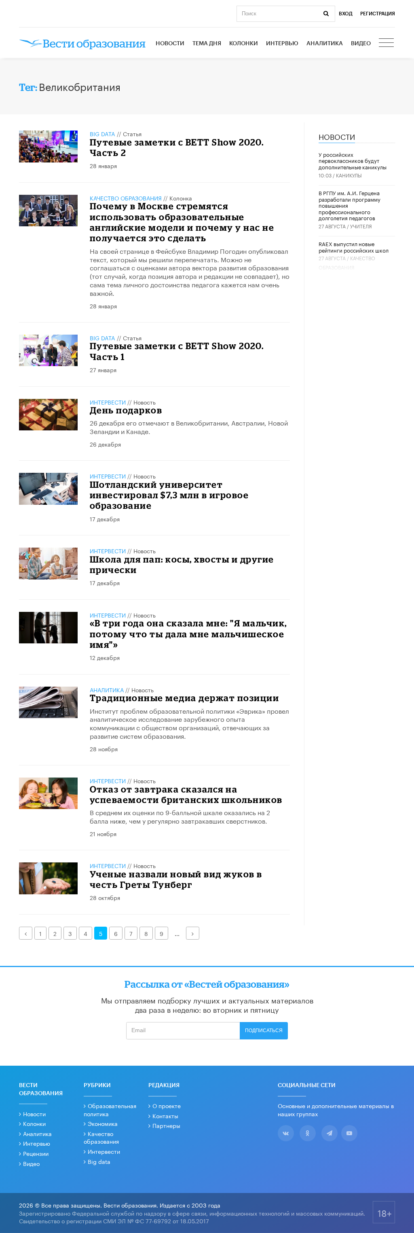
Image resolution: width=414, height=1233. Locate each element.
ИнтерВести (108, 401)
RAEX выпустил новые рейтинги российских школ (354, 246)
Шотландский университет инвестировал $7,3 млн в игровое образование (169, 495)
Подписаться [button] (264, 1030)
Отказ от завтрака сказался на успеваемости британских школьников (186, 794)
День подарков (126, 410)
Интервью (282, 43)
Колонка (180, 197)
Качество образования (126, 197)
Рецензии (36, 1153)
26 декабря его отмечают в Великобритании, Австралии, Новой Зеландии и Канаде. (189, 426)
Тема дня (206, 43)
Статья (132, 133)
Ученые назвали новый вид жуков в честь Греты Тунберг (176, 879)
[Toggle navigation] (387, 43)
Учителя (361, 226)
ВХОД (346, 13)
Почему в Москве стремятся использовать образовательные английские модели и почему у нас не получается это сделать (182, 222)
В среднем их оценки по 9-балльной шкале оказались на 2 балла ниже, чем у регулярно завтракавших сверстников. (180, 816)
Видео (361, 43)
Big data (99, 1161)
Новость (144, 401)
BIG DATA (102, 133)
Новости (170, 43)
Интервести (104, 1151)
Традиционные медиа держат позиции (184, 698)
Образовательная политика (110, 1109)
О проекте (166, 1105)
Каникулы (349, 175)
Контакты (165, 1115)
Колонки (243, 43)
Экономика (103, 1123)
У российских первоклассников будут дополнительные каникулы (353, 160)
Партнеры (166, 1125)
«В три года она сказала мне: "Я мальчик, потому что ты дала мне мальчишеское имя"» (188, 633)
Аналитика (324, 43)
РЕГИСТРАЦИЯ (377, 13)
